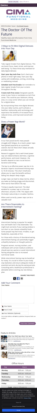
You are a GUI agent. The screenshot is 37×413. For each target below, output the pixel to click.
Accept (18, 410)
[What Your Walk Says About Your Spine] (4, 339)
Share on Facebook (18, 278)
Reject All (18, 402)
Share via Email (21, 278)
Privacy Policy (27, 398)
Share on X (14, 278)
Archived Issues (22, 26)
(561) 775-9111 (24, 2)
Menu (5, 5)
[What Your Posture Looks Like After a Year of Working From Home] (4, 355)
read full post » (17, 341)
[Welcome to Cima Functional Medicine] (18, 19)
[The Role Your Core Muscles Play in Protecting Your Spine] (4, 346)
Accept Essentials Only (18, 406)
